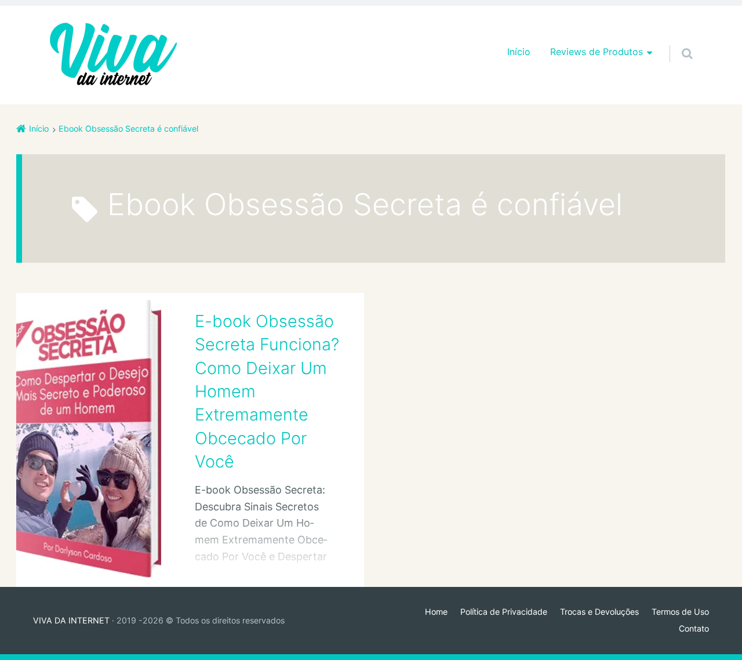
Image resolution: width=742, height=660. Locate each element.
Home (436, 612)
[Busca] (676, 42)
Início (518, 51)
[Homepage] (113, 55)
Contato (694, 628)
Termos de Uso (680, 612)
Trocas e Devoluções (599, 612)
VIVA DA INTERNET (71, 620)
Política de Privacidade (503, 612)
